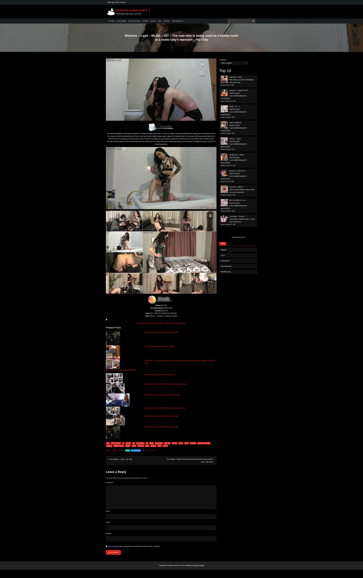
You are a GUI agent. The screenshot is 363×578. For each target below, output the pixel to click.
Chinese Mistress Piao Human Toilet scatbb (159, 346)
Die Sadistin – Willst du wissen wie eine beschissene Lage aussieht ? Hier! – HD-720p (190, 460)
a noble (128, 443)
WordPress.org (226, 272)
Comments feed (226, 266)
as (133, 443)
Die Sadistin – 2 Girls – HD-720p (121, 459)
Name (108, 511)
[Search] (253, 21)
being (151, 443)
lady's (181, 443)
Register (223, 250)
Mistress (109, 446)
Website (108, 533)
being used (159, 443)
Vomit (159, 21)
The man (140, 446)
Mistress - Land (118, 446)
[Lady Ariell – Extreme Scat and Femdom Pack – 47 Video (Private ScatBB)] (224, 79)
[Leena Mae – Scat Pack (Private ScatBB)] (224, 218)
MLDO (128, 446)
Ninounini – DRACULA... (237, 171)
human (175, 443)
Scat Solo (145, 21)
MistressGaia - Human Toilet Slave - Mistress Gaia (161, 416)
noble (134, 446)
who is (165, 446)
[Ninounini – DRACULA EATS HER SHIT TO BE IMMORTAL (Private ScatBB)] (224, 173)
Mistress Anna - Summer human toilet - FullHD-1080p (162, 394)
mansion (193, 443)
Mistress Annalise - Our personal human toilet (160, 374)
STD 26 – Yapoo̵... (235, 139)
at (146, 443)
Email (108, 522)
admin (109, 450)
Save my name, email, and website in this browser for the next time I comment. (134, 546)
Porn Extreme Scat (238, 237)
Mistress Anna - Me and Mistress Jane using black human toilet (166, 384)
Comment (109, 482)
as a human (140, 443)
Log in (223, 255)
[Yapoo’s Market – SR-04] (224, 124)
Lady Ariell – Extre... (236, 77)
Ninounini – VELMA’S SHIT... (239, 90)
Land (186, 443)
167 (108, 443)
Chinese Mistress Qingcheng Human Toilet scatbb (161, 332)
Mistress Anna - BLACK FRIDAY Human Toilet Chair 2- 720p (165, 408)
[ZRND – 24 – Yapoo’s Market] (224, 108)
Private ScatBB (121, 21)
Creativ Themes (199, 565)
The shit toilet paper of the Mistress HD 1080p (121, 370)
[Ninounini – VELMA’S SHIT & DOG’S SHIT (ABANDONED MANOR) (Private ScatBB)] (224, 92)
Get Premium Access (134, 21)
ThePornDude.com (177, 21)
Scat (127, 450)
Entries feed (225, 261)
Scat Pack (167, 21)
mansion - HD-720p (204, 443)
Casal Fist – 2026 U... (236, 187)
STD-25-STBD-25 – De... (237, 200)
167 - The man (115, 443)
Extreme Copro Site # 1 (133, 10)
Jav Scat (153, 21)
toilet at (153, 446)
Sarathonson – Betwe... (237, 155)
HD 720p (167, 443)
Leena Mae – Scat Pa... (237, 216)
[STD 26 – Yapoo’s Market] (224, 141)
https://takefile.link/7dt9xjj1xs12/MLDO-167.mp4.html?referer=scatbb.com (161, 323)
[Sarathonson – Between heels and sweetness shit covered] (224, 157)
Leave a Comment (150, 450)
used (159, 446)
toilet (147, 446)
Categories (223, 60)
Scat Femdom (136, 450)
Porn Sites (111, 21)
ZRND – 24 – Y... (235, 106)
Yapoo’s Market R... (235, 122)
